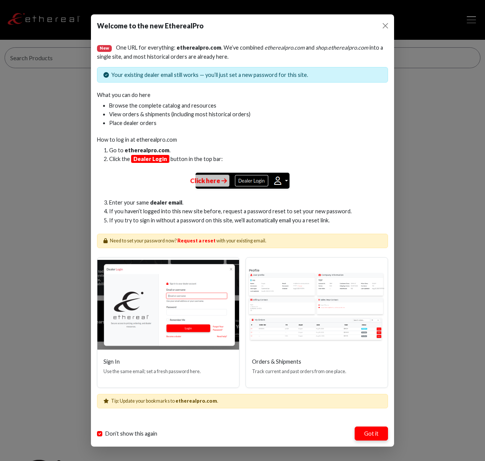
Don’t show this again (131, 433)
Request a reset (196, 241)
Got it (371, 433)
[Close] (385, 25)
